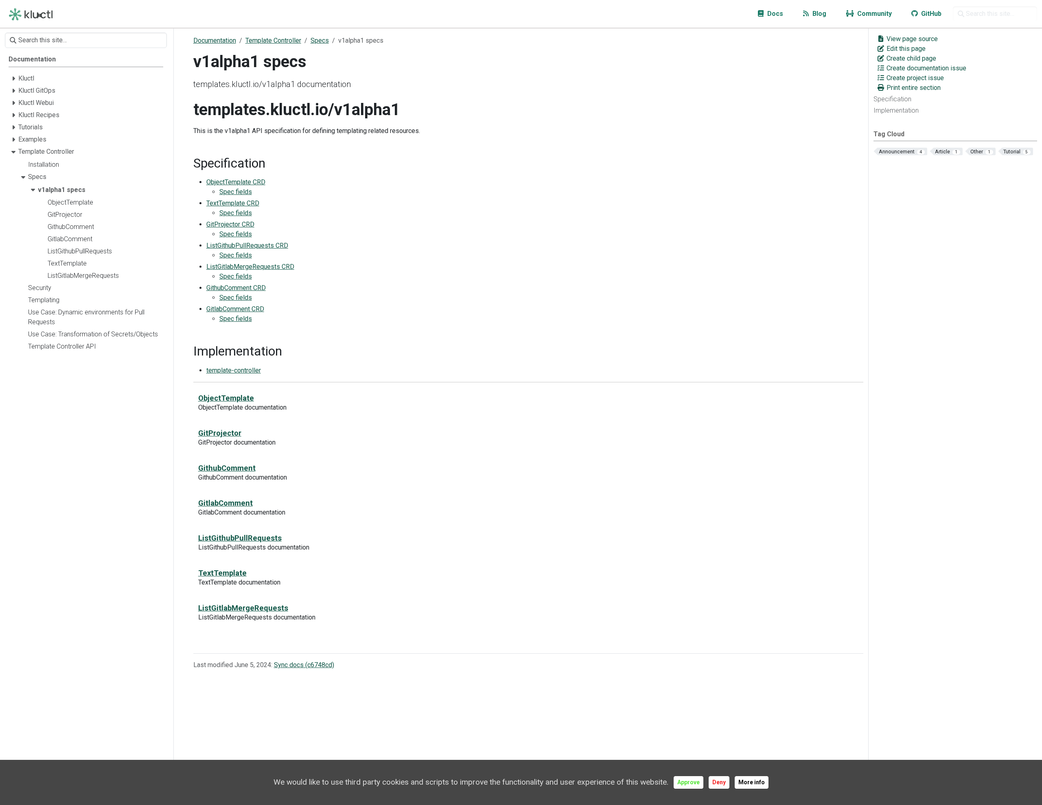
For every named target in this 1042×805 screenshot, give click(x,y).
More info (751, 782)
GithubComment (227, 468)
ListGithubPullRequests (240, 538)
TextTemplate (222, 573)
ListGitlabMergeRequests (243, 608)
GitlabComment (225, 503)
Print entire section (913, 88)
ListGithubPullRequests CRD (247, 245)
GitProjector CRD (230, 224)
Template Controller (273, 40)
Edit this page (905, 48)
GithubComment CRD (236, 288)
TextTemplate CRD (232, 203)
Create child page (910, 58)
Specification (892, 99)
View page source (911, 39)
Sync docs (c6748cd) (304, 665)
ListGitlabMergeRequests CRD (250, 267)
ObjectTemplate (226, 398)
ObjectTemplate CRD (235, 182)
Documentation (214, 40)
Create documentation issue (925, 68)
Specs (320, 40)
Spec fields (235, 192)
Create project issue (914, 78)
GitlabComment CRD (235, 309)
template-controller (233, 370)
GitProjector (219, 433)
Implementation (896, 110)
